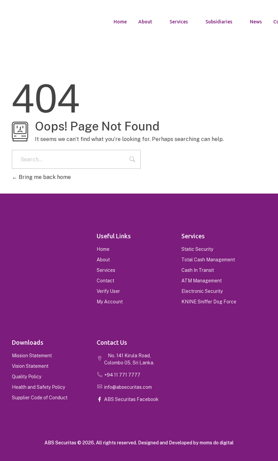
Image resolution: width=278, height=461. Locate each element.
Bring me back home (44, 177)
